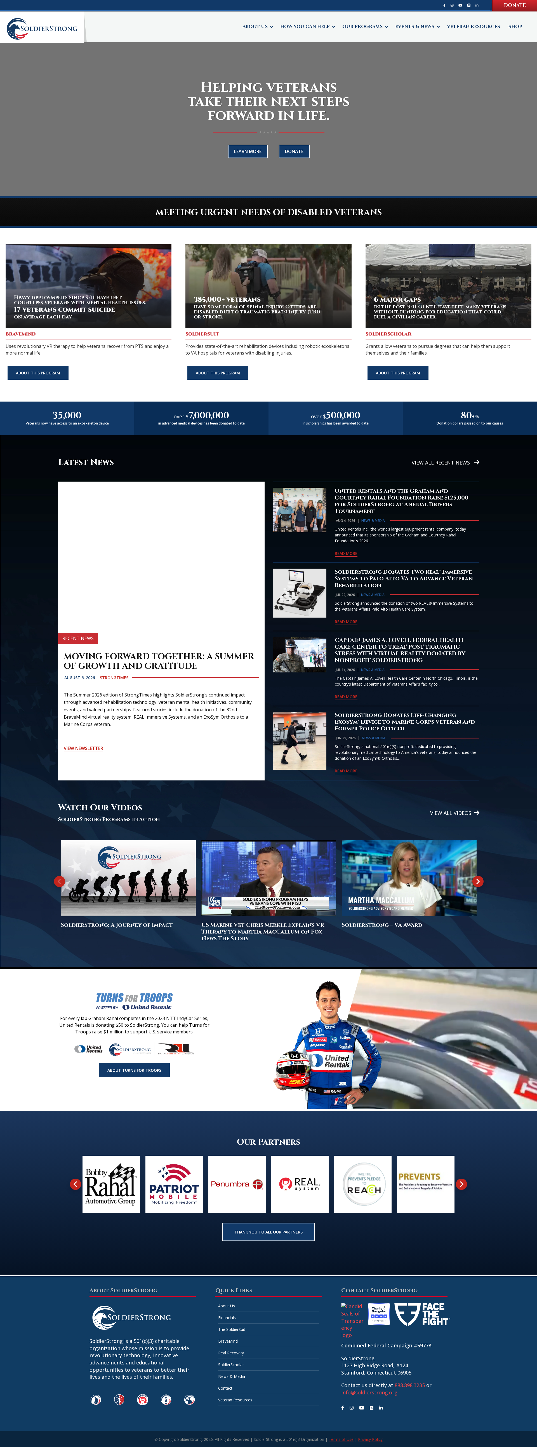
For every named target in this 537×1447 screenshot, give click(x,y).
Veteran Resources (235, 1400)
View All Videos (450, 813)
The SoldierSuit (231, 1329)
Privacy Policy (370, 1439)
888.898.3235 (410, 1385)
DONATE (515, 5)
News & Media (373, 520)
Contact (225, 1388)
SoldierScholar (231, 1364)
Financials (227, 1317)
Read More (346, 553)
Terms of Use (341, 1439)
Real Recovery (231, 1352)
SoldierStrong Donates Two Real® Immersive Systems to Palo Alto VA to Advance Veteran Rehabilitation (404, 578)
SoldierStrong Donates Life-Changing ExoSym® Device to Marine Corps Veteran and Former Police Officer (405, 721)
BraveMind (228, 1341)
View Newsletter (83, 748)
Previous (59, 886)
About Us (226, 1305)
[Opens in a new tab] (444, 5)
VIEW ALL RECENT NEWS (441, 462)
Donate (294, 151)
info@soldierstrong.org (369, 1392)
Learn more (248, 151)
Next (477, 886)
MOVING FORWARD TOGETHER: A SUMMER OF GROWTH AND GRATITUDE (159, 661)
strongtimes (114, 677)
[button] (128, 884)
